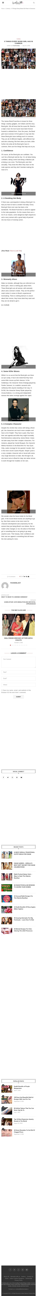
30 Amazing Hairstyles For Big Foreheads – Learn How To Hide (24, 919)
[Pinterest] (17, 777)
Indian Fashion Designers (17, 1278)
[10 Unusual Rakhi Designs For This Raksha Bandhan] (6, 898)
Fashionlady (16, 45)
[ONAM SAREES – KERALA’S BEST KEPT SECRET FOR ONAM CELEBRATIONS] (6, 866)
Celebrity (8, 8)
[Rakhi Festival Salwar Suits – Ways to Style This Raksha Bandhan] (6, 876)
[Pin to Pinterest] (26, 576)
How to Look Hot (15, 251)
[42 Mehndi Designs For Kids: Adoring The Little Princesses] (6, 931)
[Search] (34, 2)
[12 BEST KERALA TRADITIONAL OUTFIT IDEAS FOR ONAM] (6, 855)
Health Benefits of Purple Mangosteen (22, 1087)
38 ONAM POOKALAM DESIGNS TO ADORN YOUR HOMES (24, 886)
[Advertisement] (19, 24)
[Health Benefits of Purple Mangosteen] (6, 1089)
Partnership (29, 1278)
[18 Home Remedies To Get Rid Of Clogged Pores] (6, 1132)
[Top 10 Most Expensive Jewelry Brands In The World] (6, 1121)
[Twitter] (8, 777)
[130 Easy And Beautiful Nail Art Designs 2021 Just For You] (6, 1100)
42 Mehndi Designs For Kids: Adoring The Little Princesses (23, 930)
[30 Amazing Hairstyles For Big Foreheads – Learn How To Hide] (6, 920)
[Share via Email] (28, 576)
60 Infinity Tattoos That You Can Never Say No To (24, 1109)
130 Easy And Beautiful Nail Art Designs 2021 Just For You (23, 1098)
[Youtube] (21, 777)
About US (6, 1276)
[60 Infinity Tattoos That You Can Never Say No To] (6, 1111)
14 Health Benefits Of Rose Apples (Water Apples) (24, 908)
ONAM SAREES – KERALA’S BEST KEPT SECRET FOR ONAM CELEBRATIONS (24, 865)
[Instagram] (12, 777)
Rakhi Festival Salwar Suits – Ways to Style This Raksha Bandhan (23, 876)
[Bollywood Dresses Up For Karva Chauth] (18, 625)
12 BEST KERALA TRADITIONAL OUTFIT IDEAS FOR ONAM (24, 853)
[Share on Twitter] (24, 576)
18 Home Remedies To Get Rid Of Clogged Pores (24, 1131)
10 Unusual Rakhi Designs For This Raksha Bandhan (23, 897)
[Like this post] (21, 576)
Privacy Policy (18, 1280)
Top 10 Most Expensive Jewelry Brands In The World (24, 1120)
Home (2, 8)
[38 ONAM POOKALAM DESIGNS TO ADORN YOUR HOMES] (6, 887)
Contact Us (30, 1276)
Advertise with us (15, 1276)
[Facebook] (3, 777)
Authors (23, 1276)
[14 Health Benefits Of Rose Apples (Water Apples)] (6, 909)
